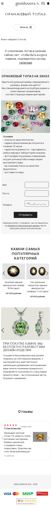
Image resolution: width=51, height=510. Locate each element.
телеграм (25, 62)
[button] (3, 121)
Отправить (25, 215)
